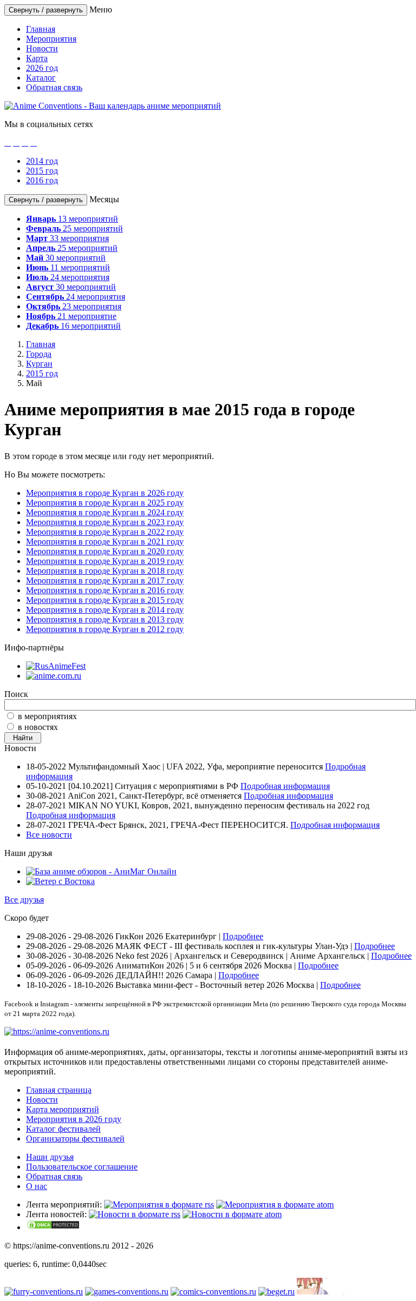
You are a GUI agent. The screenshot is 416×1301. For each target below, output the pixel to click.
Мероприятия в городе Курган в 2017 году (105, 580)
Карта (37, 58)
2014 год (42, 160)
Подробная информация (285, 786)
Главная (40, 29)
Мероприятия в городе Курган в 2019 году (105, 561)
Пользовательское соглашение (82, 1166)
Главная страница (59, 1089)
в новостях (38, 727)
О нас (36, 1186)
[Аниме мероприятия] (56, 1031)
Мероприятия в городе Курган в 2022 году (105, 531)
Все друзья (24, 899)
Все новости (49, 834)
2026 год (42, 67)
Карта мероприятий (62, 1109)
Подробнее (243, 936)
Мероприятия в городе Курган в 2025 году (105, 502)
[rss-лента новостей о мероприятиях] (134, 1214)
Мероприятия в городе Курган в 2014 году (105, 609)
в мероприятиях (47, 716)
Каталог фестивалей (63, 1128)
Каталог (41, 77)
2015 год (42, 170)
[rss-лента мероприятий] (159, 1204)
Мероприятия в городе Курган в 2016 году (105, 590)
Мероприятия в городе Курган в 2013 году (105, 619)
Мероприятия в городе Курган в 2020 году (105, 551)
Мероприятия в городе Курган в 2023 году (105, 522)
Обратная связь (54, 87)
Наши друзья (50, 1156)
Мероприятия (51, 38)
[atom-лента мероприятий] (275, 1204)
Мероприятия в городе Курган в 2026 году (105, 492)
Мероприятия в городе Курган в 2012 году (105, 629)
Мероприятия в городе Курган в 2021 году (105, 541)
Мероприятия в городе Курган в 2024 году (105, 512)
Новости (42, 48)
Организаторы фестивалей (75, 1138)
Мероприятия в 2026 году (73, 1119)
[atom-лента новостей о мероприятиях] (232, 1214)
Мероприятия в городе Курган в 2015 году (105, 600)
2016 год (42, 180)
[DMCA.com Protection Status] (53, 1227)
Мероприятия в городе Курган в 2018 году (105, 570)
